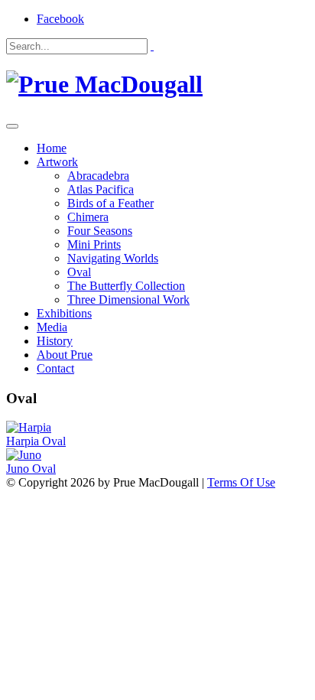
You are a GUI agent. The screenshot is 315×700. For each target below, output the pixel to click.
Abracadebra (98, 175)
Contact (55, 368)
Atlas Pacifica (100, 189)
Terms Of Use (241, 482)
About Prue (65, 354)
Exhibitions (64, 313)
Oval (79, 271)
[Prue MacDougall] (104, 84)
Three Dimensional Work (128, 299)
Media (52, 327)
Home (52, 148)
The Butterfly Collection (126, 285)
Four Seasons (99, 230)
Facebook (60, 18)
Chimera (88, 216)
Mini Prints (94, 244)
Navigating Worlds (112, 258)
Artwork (57, 161)
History (55, 340)
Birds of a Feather (110, 203)
